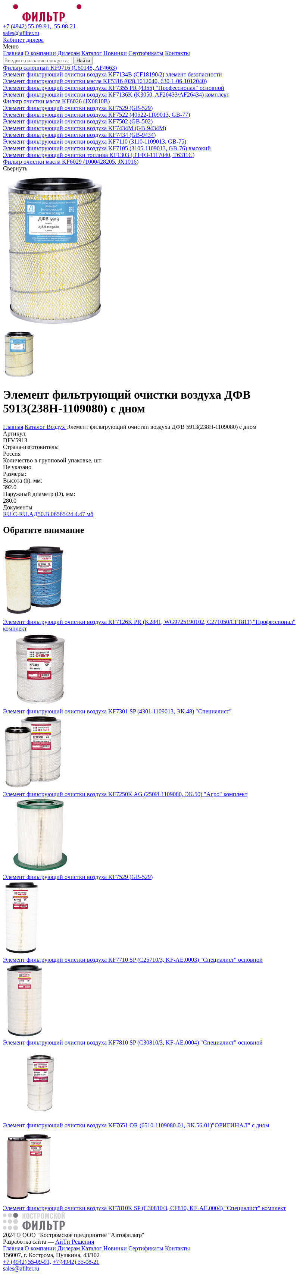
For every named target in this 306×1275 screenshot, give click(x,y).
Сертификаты (145, 53)
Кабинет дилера (23, 40)
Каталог (91, 53)
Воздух (56, 427)
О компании (40, 53)
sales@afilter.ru (21, 33)
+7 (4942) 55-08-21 (76, 1262)
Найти (83, 60)
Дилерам (68, 53)
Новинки (115, 53)
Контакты (177, 53)
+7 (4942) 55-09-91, (28, 26)
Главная (13, 53)
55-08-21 (65, 26)
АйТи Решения (74, 1241)
